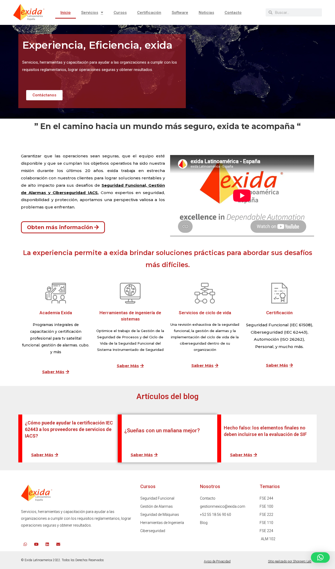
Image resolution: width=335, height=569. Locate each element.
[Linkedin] (47, 544)
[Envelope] (58, 544)
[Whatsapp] (25, 544)
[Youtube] (36, 544)
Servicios (89, 12)
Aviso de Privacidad (217, 561)
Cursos (120, 12)
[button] (320, 557)
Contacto (233, 12)
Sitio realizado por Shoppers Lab (289, 561)
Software (180, 12)
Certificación (149, 12)
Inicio (65, 12)
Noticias (206, 12)
